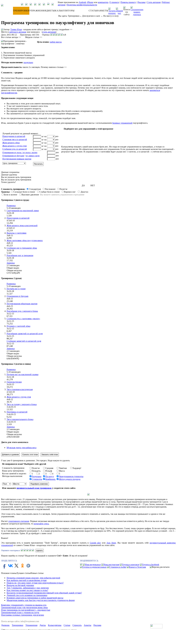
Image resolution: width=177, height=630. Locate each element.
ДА (83, 185)
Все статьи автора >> (11, 37)
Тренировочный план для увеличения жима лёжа (24, 607)
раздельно (28, 62)
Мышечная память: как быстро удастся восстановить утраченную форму (41, 600)
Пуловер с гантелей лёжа (18, 326)
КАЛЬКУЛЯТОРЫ (65, 10)
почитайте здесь (41, 523)
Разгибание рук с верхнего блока (22, 311)
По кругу (49, 476)
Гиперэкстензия (14, 382)
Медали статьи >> (33, 37)
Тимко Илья (16, 29)
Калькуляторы (54, 625)
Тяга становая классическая (20, 389)
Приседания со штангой (13, 136)
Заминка (11, 263)
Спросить (77, 625)
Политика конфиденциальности (82, 5)
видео (18, 208)
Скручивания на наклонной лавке (23, 210)
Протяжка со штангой (17, 412)
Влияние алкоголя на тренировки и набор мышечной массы (35, 598)
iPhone (90, 2)
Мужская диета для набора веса (21, 447)
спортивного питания (18, 521)
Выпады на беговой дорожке (20, 585)
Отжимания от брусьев (13, 155)
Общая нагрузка (14, 270)
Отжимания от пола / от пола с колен (19, 152)
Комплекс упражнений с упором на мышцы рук (23, 605)
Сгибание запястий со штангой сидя (24, 341)
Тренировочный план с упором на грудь (20, 612)
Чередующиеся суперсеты (71, 476)
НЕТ (92, 185)
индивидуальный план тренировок (34, 488)
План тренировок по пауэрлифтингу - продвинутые (25, 610)
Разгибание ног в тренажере (20, 255)
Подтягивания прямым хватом (16, 159)
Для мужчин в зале (91, 16)
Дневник (5, 625)
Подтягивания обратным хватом (22, 303)
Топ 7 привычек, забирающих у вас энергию (28, 588)
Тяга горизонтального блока (20, 419)
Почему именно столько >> (54, 67)
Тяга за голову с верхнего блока (22, 404)
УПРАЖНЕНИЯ (37, 10)
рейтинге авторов (17, 32)
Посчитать (38, 164)
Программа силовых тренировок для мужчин (22, 615)
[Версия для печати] (160, 567)
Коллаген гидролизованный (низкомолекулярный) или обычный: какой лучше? (44, 593)
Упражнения (31, 625)
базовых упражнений (122, 123)
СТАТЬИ (93, 10)
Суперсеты (37, 479)
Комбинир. (50, 479)
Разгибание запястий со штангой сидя (25, 333)
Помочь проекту (128, 2)
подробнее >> (65, 29)
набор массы (56, 42)
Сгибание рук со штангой (14, 149)
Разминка (11, 205)
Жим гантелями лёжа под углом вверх (25, 240)
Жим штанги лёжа (11, 142)
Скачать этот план (30, 454)
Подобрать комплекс (39, 484)
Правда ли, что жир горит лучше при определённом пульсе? (35, 583)
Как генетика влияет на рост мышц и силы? (27, 590)
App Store (111, 543)
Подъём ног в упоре (16, 288)
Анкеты (87, 625)
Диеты (43, 625)
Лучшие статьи (23, 573)
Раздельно (36, 476)
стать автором (49, 32)
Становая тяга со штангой (14, 139)
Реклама (141, 2)
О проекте (114, 2)
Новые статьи (37, 573)
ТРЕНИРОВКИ (21, 10)
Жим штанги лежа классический (22, 225)
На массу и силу (111, 16)
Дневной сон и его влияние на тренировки (27, 595)
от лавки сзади (33, 155)
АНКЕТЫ (103, 10)
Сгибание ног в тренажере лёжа (22, 248)
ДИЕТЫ (50, 10)
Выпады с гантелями (16, 233)
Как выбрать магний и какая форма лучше (27, 580)
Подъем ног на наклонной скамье (22, 374)
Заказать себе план (49, 454)
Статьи (67, 625)
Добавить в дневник (10, 454)
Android (82, 2)
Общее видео (13, 268)
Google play (95, 543)
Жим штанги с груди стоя (14, 146)
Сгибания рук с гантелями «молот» (23, 318)
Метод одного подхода (69, 479)
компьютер (103, 2)
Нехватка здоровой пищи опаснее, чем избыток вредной (33, 578)
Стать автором (154, 2)
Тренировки (73, 16)
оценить (39, 551)
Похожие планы (8, 573)
